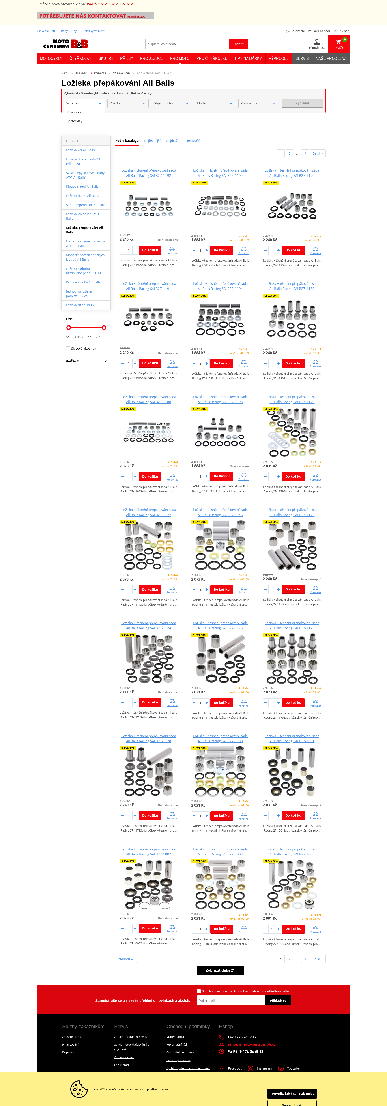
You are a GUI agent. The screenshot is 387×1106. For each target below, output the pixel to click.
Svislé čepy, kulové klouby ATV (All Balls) (85, 175)
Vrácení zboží (175, 1037)
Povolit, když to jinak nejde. (293, 1093)
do (89, 337)
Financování (70, 1044)
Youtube (293, 1068)
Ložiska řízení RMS (80, 305)
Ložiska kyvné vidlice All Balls (83, 216)
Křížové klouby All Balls (83, 282)
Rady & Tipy (69, 31)
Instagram (264, 1068)
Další (316, 153)
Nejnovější (193, 140)
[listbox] (84, 117)
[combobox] (84, 103)
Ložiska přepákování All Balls (84, 229)
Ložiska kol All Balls (80, 150)
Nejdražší (173, 140)
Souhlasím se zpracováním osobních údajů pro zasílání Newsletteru (247, 991)
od (68, 337)
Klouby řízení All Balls (82, 186)
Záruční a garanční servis (130, 1037)
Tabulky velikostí (94, 31)
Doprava (68, 1052)
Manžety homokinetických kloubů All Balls (85, 257)
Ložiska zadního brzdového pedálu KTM (83, 270)
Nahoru (125, 959)
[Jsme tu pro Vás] (95, 15)
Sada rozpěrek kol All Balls (85, 205)
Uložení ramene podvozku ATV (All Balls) (85, 243)
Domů (65, 73)
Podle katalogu (127, 140)
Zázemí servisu (124, 1057)
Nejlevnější (152, 140)
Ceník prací (121, 1065)
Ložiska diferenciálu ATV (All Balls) (84, 161)
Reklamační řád (176, 1044)
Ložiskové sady (121, 73)
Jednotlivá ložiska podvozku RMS (79, 293)
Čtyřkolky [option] (74, 112)
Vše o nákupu (46, 31)
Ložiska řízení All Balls (82, 196)
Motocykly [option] (74, 121)
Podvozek (100, 73)
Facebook (234, 1068)
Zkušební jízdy (71, 1037)
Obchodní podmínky (180, 1052)
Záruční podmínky (178, 1060)
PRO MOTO (81, 73)
